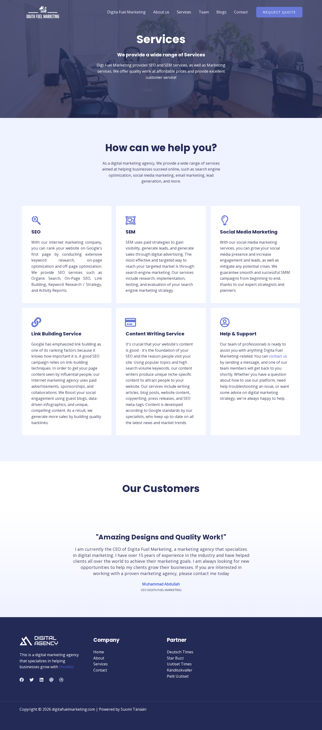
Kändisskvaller (179, 670)
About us (161, 12)
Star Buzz (175, 658)
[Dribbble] (61, 680)
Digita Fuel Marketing (126, 12)
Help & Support (238, 333)
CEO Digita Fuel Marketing (161, 590)
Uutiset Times (179, 664)
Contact (241, 12)
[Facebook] (22, 680)
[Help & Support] (225, 322)
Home (98, 652)
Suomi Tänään (133, 709)
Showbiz (66, 666)
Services (184, 12)
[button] (279, 12)
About (98, 658)
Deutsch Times (180, 652)
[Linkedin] (41, 680)
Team (204, 12)
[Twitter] (31, 680)
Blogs (221, 12)
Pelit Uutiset (178, 676)
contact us (278, 356)
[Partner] (51, 680)
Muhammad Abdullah (161, 584)
